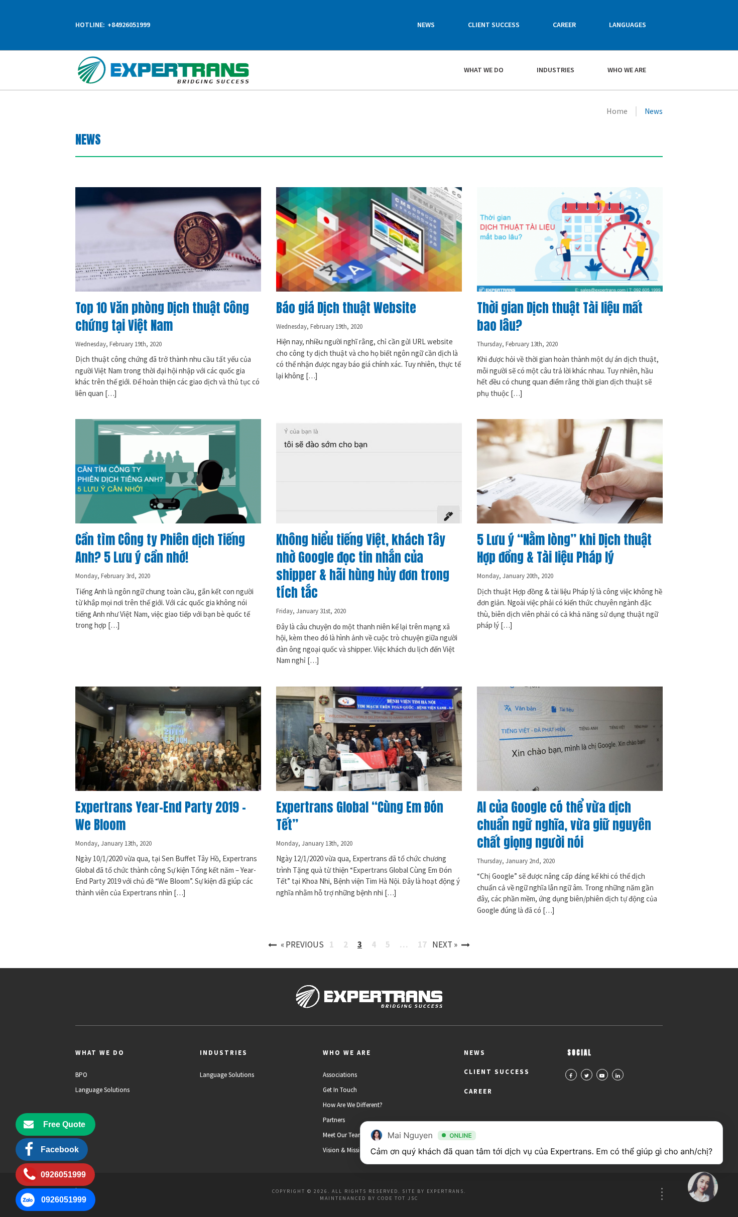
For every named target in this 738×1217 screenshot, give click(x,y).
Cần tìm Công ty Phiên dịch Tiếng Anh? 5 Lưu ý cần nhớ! (160, 548)
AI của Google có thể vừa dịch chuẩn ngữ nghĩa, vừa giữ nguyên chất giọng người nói (564, 825)
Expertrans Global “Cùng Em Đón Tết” (359, 816)
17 (422, 944)
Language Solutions (102, 1090)
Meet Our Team (343, 1135)
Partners (334, 1120)
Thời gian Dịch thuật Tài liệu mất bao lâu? (560, 317)
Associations (340, 1074)
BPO (81, 1074)
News (426, 24)
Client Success (494, 24)
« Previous (302, 944)
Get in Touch (340, 1090)
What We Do (484, 69)
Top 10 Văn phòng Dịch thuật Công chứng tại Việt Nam (162, 317)
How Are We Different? (353, 1105)
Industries (555, 69)
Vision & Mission (345, 1150)
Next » (444, 944)
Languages (627, 24)
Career (564, 24)
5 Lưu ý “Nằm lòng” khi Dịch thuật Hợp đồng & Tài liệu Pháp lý (564, 548)
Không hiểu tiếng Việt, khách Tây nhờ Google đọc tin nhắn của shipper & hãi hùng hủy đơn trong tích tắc (362, 566)
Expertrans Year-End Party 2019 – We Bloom (160, 816)
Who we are (626, 69)
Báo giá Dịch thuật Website (346, 308)
